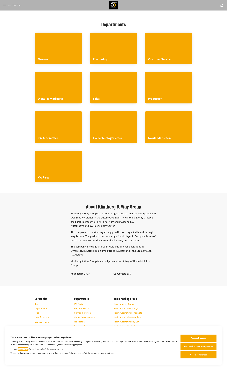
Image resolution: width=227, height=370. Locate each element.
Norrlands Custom (82, 313)
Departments (41, 308)
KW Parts (78, 304)
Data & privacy (42, 317)
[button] (221, 5)
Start (37, 304)
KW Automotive (81, 308)
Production (79, 322)
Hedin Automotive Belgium (126, 322)
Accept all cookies (198, 338)
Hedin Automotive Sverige (125, 308)
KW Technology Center (85, 317)
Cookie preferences (198, 355)
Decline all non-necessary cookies (198, 346)
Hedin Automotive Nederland (127, 317)
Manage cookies (42, 322)
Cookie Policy (23, 349)
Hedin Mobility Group (123, 304)
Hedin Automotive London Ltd (127, 313)
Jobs (37, 313)
